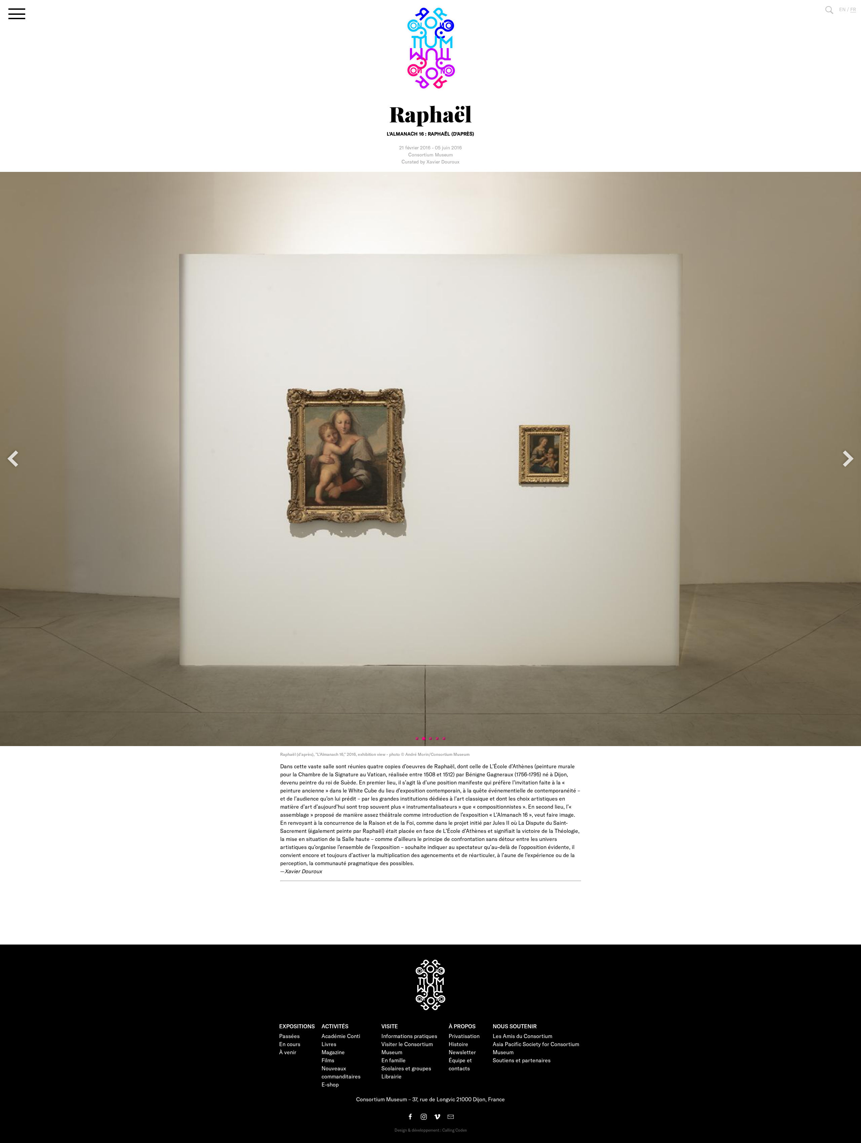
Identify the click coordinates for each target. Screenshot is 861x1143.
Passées (289, 1036)
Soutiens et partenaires (522, 1060)
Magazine (333, 1052)
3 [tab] (430, 738)
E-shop (330, 1084)
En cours (289, 1044)
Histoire (458, 1044)
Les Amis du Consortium (522, 1036)
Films (328, 1060)
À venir (287, 1052)
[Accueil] (430, 48)
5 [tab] (444, 738)
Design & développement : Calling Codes (431, 1130)
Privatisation (464, 1036)
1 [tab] (417, 738)
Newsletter (462, 1052)
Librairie (391, 1076)
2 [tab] (423, 738)
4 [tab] (437, 738)
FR (853, 9)
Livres (329, 1044)
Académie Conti (341, 1036)
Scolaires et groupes (406, 1068)
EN (842, 9)
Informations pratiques (409, 1036)
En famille (393, 1060)
